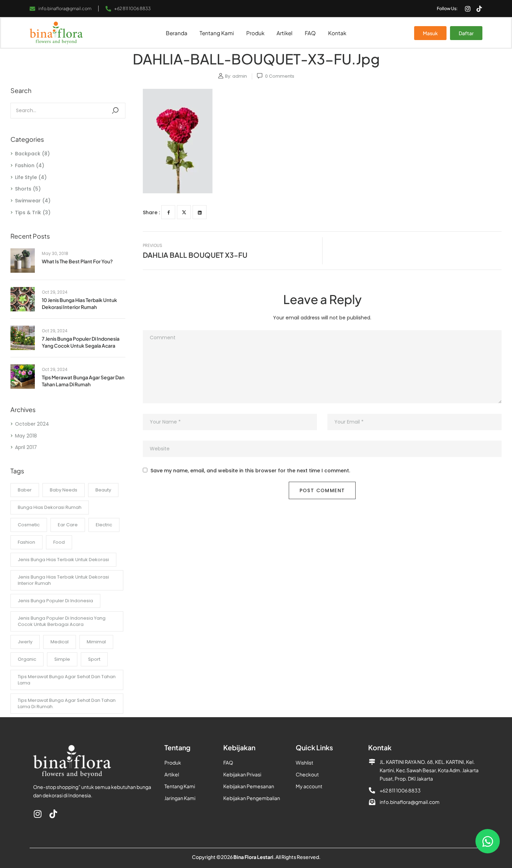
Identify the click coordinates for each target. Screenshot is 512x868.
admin (239, 76)
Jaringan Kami (179, 798)
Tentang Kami (217, 33)
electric (104, 524)
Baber (25, 490)
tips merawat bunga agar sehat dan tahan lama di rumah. (67, 703)
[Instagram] (468, 9)
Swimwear (28, 200)
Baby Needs (63, 490)
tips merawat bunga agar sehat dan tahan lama (67, 679)
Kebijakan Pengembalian (251, 798)
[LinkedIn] (200, 212)
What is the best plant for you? (77, 261)
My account (309, 786)
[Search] (115, 110)
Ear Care (68, 524)
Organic (27, 659)
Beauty (103, 490)
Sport (94, 659)
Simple (62, 659)
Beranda (176, 33)
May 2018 (26, 435)
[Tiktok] (479, 9)
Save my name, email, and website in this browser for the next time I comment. (250, 470)
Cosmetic (29, 524)
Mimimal (96, 641)
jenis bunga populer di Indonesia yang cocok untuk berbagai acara (62, 621)
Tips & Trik (28, 212)
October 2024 (32, 423)
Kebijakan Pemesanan (248, 786)
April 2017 (26, 447)
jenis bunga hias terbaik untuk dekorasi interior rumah (63, 580)
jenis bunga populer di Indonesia (55, 600)
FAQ (310, 33)
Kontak (337, 33)
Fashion (24, 165)
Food (59, 542)
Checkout (307, 774)
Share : (151, 212)
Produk (255, 33)
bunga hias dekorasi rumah (50, 507)
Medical (60, 641)
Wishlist (304, 762)
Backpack (27, 153)
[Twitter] (184, 212)
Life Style (26, 177)
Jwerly (25, 641)
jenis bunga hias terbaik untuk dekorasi (63, 559)
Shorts (23, 188)
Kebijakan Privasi (242, 774)
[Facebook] (168, 212)
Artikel (285, 33)
